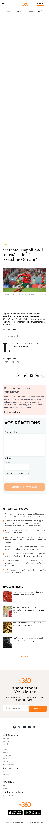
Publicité (6, 775)
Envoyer (38, 708)
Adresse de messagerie (17, 473)
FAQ (4, 785)
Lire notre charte (12, 412)
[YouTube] (24, 727)
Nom (7, 462)
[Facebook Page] (14, 727)
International (7, 747)
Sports (6, 245)
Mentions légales (8, 796)
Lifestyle (6, 761)
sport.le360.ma (20, 346)
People (5, 758)
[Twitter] (19, 727)
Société (41, 11)
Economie (30, 11)
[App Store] (15, 812)
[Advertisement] (24, 124)
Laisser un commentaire (24, 487)
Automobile (7, 755)
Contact (5, 788)
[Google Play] (32, 812)
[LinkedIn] (29, 727)
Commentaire (11, 432)
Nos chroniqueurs (9, 764)
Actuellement (7, 11)
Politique (19, 11)
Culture (5, 750)
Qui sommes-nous (9, 772)
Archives (6, 777)
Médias (5, 753)
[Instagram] (34, 727)
